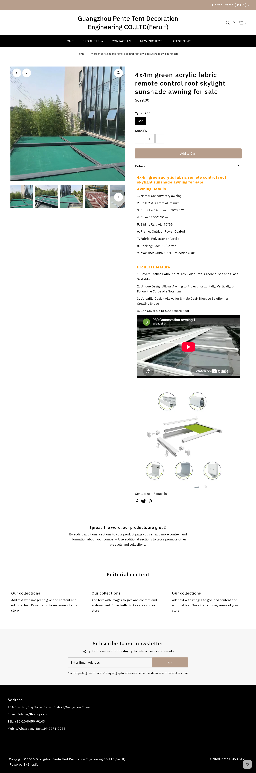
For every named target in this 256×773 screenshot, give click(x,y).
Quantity (141, 131)
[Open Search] (228, 22)
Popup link (160, 493)
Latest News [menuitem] (181, 41)
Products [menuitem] (91, 41)
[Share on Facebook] (137, 502)
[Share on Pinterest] (150, 502)
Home (80, 53)
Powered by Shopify (24, 764)
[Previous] (16, 72)
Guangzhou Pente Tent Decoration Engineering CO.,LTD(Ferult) (128, 22)
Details (140, 166)
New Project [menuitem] (151, 41)
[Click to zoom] (118, 73)
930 (140, 121)
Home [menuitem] (69, 41)
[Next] (26, 72)
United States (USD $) (229, 5)
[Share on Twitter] (144, 502)
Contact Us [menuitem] (121, 41)
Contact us (143, 493)
